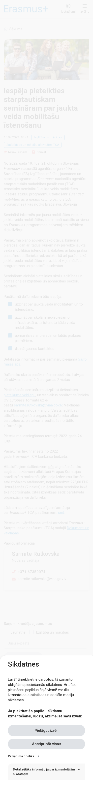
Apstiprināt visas (46, 744)
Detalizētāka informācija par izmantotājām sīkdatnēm (44, 771)
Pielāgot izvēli (46, 730)
